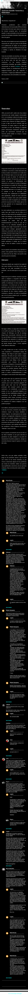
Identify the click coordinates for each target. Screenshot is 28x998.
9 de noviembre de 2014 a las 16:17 (17, 956)
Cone (11, 739)
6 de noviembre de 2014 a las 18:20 (17, 741)
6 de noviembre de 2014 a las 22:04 (17, 683)
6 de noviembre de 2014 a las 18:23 (15, 758)
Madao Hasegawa (10, 610)
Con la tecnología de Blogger (15, 993)
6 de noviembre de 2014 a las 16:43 (17, 619)
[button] (2, 17)
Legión (11, 540)
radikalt (8, 704)
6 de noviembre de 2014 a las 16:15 (17, 723)
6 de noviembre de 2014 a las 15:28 (17, 552)
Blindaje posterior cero (9, 0)
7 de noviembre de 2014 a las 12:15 (13, 869)
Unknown (8, 552)
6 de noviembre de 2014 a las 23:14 (17, 770)
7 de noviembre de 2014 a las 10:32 (16, 831)
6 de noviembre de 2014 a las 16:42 (17, 541)
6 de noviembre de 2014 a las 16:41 (17, 732)
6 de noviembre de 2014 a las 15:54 (17, 704)
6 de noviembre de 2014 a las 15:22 (17, 533)
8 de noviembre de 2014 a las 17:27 (17, 933)
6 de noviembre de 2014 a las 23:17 (17, 692)
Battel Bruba (9, 480)
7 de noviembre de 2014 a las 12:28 (17, 820)
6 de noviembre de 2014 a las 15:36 (13, 611)
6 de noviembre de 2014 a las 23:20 (16, 781)
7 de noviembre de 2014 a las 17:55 (17, 890)
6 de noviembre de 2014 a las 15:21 (13, 481)
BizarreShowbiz (10, 868)
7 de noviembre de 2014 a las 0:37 (16, 795)
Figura (7, 781)
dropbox (17, 66)
